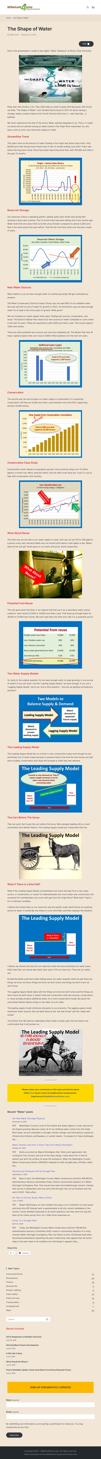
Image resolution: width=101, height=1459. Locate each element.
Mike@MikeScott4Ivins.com (55, 1096)
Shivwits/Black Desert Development (22, 1345)
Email (12, 1412)
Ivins (31, 1093)
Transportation (12, 1302)
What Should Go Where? (17, 1362)
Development (12, 1278)
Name (12, 1400)
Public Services (13, 1298)
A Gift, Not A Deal (14, 1353)
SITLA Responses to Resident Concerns (24, 1337)
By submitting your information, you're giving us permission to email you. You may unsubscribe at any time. (44, 1426)
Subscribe (14, 1435)
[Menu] (93, 7)
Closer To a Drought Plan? (24, 1220)
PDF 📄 (86, 44)
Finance (9, 1282)
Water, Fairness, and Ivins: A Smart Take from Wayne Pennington (42, 1145)
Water (8, 1310)
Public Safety (12, 1294)
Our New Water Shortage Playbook (28, 1118)
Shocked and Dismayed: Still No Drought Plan (33, 1171)
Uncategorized (12, 1306)
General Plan (11, 1286)
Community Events (14, 1274)
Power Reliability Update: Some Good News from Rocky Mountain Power (38, 1370)
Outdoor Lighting (13, 1290)
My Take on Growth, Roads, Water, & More (32, 1197)
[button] (47, 1319)
